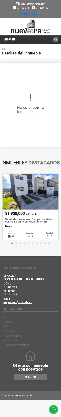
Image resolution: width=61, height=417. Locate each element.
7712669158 (42, 7)
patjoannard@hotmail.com (17, 302)
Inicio (4, 49)
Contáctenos (12, 340)
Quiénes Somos (13, 335)
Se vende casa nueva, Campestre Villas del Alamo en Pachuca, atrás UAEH (28, 220)
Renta (8, 326)
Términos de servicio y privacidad (17, 395)
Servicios (10, 331)
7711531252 (23, 7)
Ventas (9, 322)
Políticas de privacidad (17, 345)
